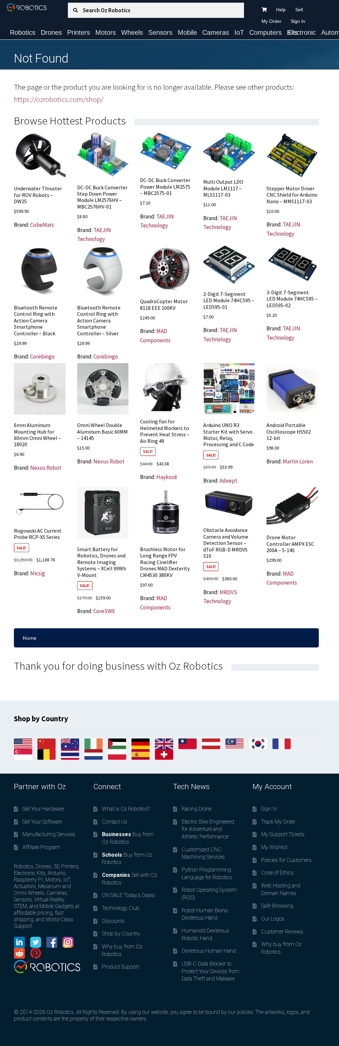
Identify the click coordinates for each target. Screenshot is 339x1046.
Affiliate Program (41, 847)
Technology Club (120, 908)
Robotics (22, 32)
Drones (51, 32)
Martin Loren (298, 461)
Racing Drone (197, 809)
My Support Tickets (283, 834)
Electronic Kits (301, 32)
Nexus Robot (45, 467)
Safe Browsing (277, 906)
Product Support (120, 967)
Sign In (298, 21)
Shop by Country (121, 933)
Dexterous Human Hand (209, 951)
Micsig (37, 573)
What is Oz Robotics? (126, 809)
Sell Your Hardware (43, 809)
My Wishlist (274, 847)
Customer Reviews (282, 931)
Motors (105, 32)
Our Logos (272, 919)
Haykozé (166, 477)
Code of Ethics (277, 873)
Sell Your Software (42, 822)
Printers (78, 32)
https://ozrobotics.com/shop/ (58, 99)
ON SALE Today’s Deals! (128, 895)
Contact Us (114, 822)
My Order (271, 21)
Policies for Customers (286, 860)
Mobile (187, 32)
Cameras (215, 32)
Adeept (228, 480)
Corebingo (42, 356)
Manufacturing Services (49, 834)
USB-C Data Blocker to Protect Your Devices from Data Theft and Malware (210, 971)
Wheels (132, 32)
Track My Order (278, 822)
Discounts (113, 921)
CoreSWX (104, 611)
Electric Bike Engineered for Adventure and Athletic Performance (208, 829)
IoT (239, 32)
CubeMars (42, 224)
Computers (265, 32)
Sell (299, 9)
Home (29, 638)
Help (281, 9)
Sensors (160, 32)
